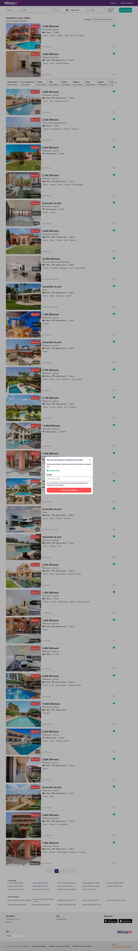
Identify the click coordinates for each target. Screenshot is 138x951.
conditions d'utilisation (78, 483)
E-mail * (50, 475)
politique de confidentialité (55, 485)
